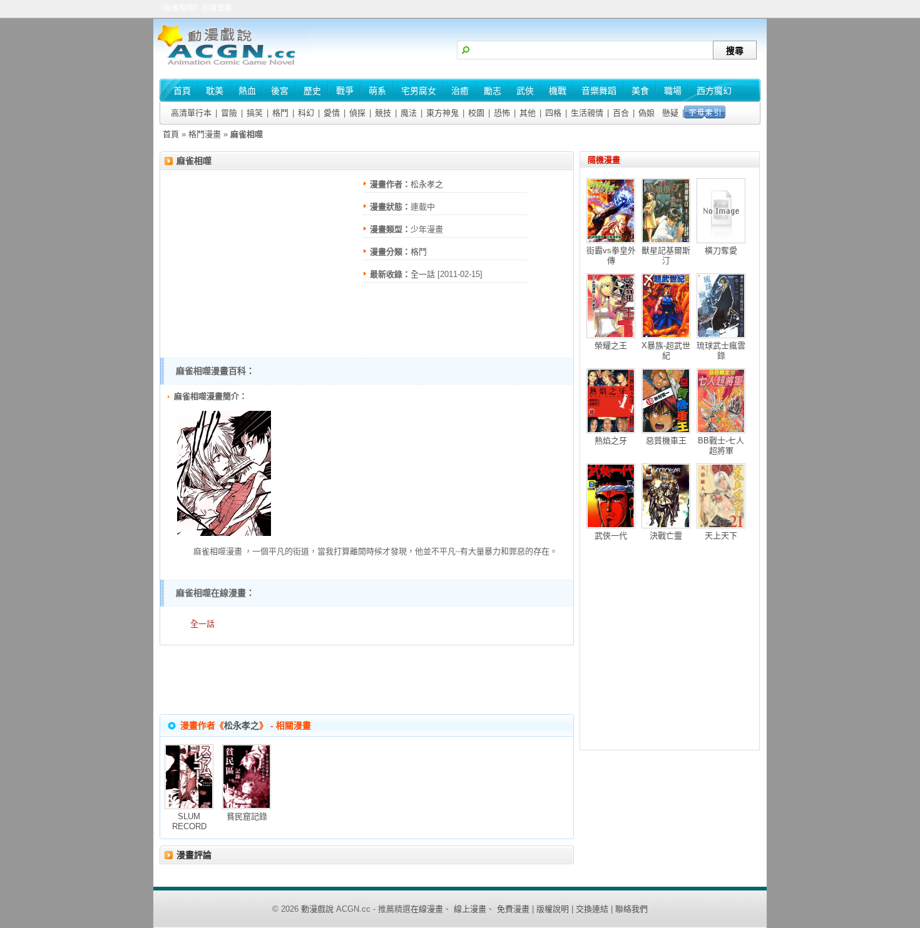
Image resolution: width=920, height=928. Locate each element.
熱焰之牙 (611, 440)
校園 (476, 113)
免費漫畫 (513, 909)
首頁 (171, 134)
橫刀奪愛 (721, 250)
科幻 (306, 113)
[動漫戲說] (231, 66)
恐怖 (502, 113)
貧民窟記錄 (247, 816)
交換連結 (592, 909)
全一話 (423, 274)
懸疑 (670, 113)
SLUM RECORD (189, 821)
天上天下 (721, 535)
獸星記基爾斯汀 (665, 255)
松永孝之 (427, 184)
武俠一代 (611, 535)
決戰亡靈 (666, 535)
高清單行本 (191, 113)
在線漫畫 (427, 909)
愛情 (332, 113)
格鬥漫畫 (204, 134)
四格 (553, 113)
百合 (621, 113)
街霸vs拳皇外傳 (611, 255)
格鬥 (280, 113)
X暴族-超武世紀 (665, 350)
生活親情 (587, 113)
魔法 (409, 113)
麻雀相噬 (194, 161)
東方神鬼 (442, 113)
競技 (383, 113)
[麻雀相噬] (224, 533)
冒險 (229, 113)
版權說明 (552, 909)
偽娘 (646, 113)
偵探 (357, 113)
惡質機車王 (666, 440)
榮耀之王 (611, 345)
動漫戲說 (317, 909)
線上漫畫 (470, 909)
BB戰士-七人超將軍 (721, 445)
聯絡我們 (631, 909)
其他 (527, 113)
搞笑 (255, 113)
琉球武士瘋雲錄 (721, 350)
